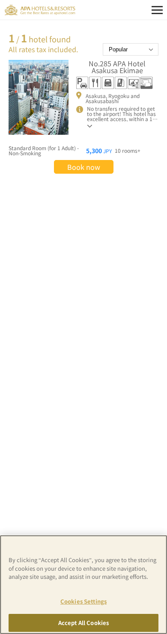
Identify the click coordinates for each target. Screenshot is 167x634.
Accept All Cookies (83, 623)
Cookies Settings (83, 601)
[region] (83, 584)
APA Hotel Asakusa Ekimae (117, 66)
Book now (83, 167)
